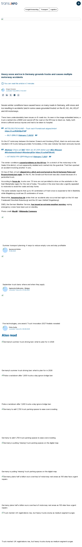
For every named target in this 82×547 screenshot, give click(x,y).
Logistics (54, 9)
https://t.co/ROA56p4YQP (15, 131)
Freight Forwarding (32, 9)
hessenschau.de (18, 198)
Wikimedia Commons (28, 211)
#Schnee (8, 150)
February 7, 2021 (40, 157)
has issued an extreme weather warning (48, 204)
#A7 (23, 150)
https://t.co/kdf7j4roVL (45, 152)
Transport (44, 9)
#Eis (52, 150)
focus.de (16, 181)
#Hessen (58, 150)
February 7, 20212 (25, 135)
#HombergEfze (28, 152)
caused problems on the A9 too (32, 163)
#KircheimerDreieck (13, 152)
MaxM (15, 211)
